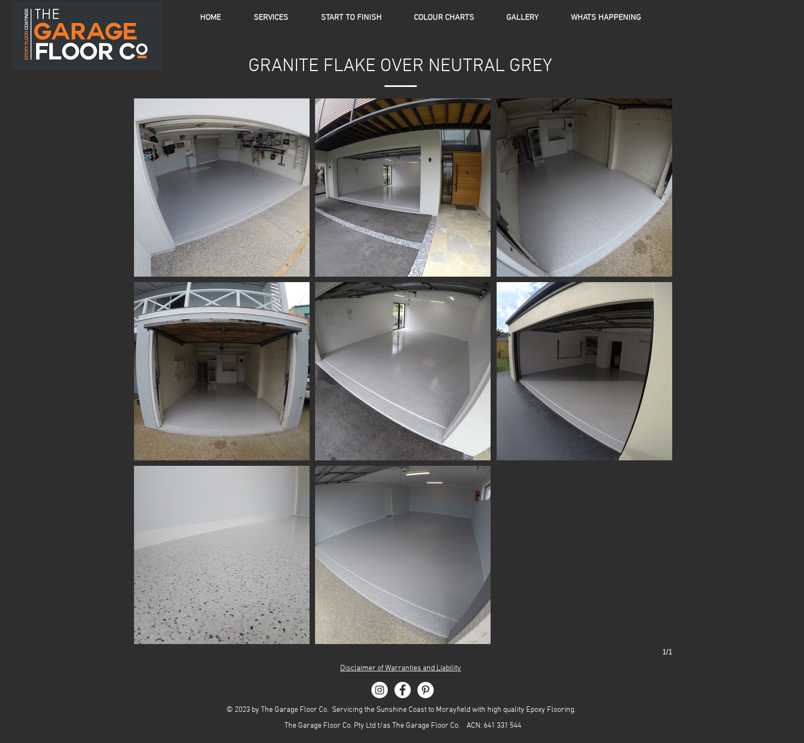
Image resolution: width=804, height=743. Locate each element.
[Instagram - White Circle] (379, 690)
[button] (444, 17)
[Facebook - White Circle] (402, 690)
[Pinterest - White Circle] (425, 690)
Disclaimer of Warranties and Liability (400, 668)
